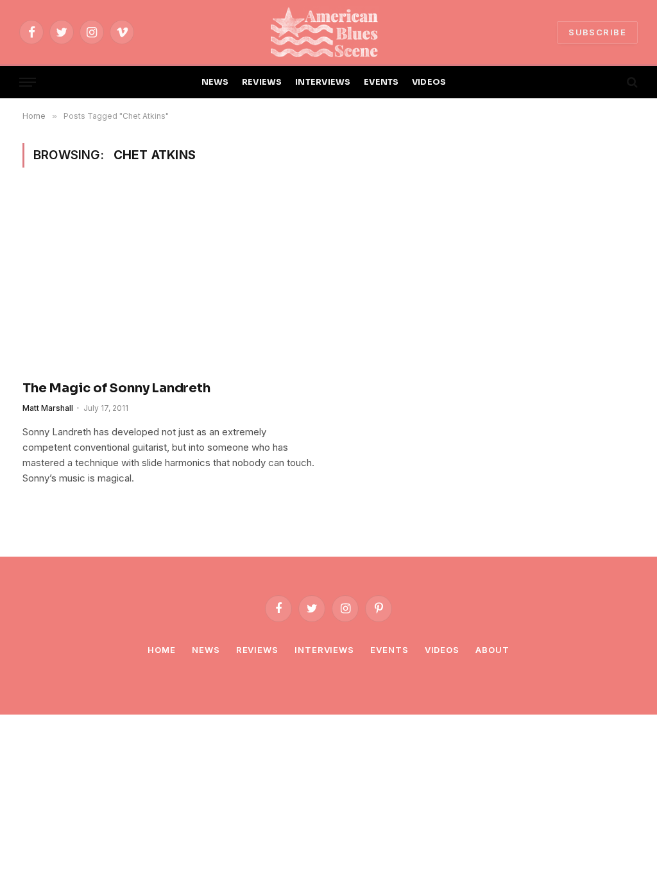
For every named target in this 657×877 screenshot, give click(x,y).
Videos (442, 650)
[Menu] (27, 82)
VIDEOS (429, 82)
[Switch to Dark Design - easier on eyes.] (610, 82)
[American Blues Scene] (328, 32)
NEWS (215, 82)
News (206, 650)
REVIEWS (262, 82)
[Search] (631, 82)
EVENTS (381, 82)
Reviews (257, 650)
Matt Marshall (47, 408)
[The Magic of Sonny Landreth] (169, 281)
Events (389, 650)
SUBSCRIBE (597, 32)
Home (162, 650)
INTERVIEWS (323, 82)
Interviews (324, 650)
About (492, 650)
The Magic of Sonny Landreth (116, 388)
